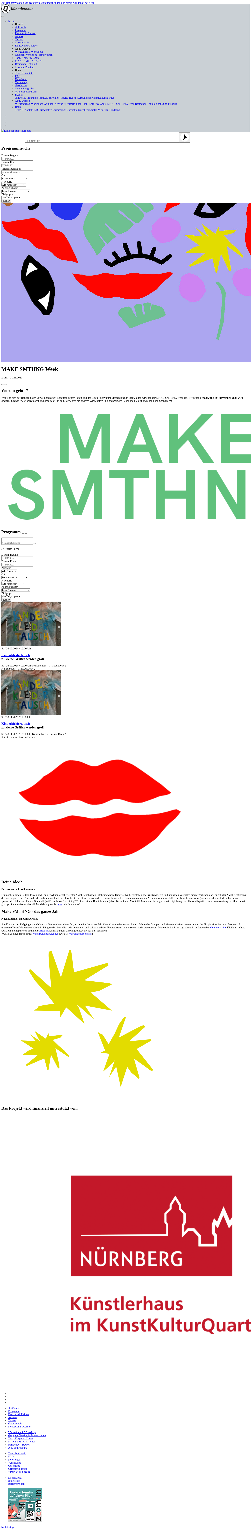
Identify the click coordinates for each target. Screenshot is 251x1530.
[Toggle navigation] (2, 16)
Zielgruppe (8, 194)
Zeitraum (6, 567)
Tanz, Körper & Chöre (27, 57)
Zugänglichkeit (10, 188)
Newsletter (21, 79)
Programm (20, 30)
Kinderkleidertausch (15, 655)
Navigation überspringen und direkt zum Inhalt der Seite (64, 2)
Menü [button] (11, 21)
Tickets (19, 39)
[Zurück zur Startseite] (17, 12)
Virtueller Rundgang (26, 91)
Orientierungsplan (24, 88)
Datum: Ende (9, 162)
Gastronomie (22, 42)
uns (60, 904)
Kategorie (7, 181)
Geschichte (21, 85)
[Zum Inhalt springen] (2, 384)
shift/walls (20, 27)
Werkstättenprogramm (80, 933)
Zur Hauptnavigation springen (17, 2)
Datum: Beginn (10, 155)
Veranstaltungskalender (46, 933)
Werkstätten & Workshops (29, 51)
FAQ (17, 76)
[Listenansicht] (25, 533)
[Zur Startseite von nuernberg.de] (16, 130)
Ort (3, 175)
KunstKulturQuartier (26, 45)
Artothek (44, 930)
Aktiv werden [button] (22, 100)
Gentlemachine (218, 927)
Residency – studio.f (26, 64)
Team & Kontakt (24, 73)
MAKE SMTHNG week (28, 60)
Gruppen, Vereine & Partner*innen (34, 54)
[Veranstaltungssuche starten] (34, 543)
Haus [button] (18, 106)
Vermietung (21, 82)
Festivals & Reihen (25, 33)
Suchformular (13, 140)
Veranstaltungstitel (11, 168)
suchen (6, 201)
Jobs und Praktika (24, 67)
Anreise (19, 36)
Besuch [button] (19, 94)
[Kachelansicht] (23, 533)
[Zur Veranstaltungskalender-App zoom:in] (25, 1521)
